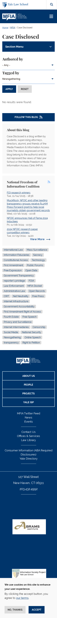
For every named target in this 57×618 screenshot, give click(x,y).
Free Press (38, 296)
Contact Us (28, 431)
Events (28, 421)
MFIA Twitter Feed (28, 413)
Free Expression (13, 270)
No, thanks (15, 609)
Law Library (28, 440)
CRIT (6, 296)
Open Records (37, 291)
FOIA (31, 280)
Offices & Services (28, 436)
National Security (31, 332)
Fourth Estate (11, 316)
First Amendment (13, 265)
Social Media (11, 332)
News (28, 417)
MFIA (12, 27)
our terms (22, 598)
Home (5, 27)
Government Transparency (19, 275)
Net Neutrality (20, 296)
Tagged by (10, 73)
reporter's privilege (14, 280)
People (28, 384)
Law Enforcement (14, 285)
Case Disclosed (24, 27)
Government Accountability (19, 306)
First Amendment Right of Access (22, 311)
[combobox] (28, 66)
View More (37, 239)
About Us (28, 375)
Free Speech (29, 316)
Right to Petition (31, 342)
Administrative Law (14, 291)
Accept (36, 609)
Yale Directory (29, 458)
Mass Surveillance (37, 249)
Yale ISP (28, 402)
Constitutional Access (16, 260)
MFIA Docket (35, 285)
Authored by (12, 59)
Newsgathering (12, 337)
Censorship (39, 327)
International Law (13, 249)
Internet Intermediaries (16, 327)
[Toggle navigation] (51, 16)
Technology (38, 260)
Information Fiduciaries (16, 255)
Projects (28, 393)
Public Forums (35, 265)
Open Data (31, 270)
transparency (11, 342)
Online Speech (33, 337)
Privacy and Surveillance (17, 322)
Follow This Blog (26, 117)
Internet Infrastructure (16, 301)
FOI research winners (18, 192)
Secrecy (37, 255)
